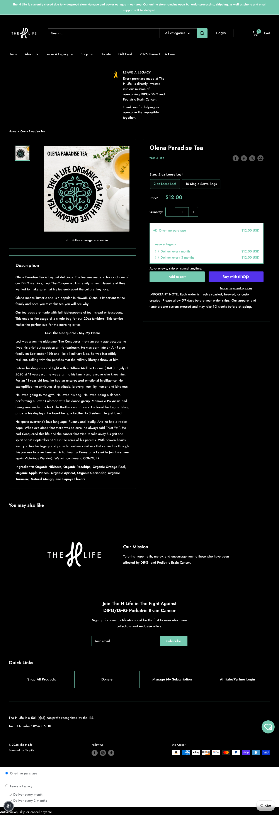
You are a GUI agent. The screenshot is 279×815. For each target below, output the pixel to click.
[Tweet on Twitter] (252, 158)
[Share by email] (260, 158)
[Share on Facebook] (236, 158)
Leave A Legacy (57, 54)
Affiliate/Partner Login (237, 679)
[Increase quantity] (193, 212)
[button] (8, 806)
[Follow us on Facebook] (95, 753)
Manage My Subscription (172, 679)
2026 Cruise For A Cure (157, 54)
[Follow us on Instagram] (103, 753)
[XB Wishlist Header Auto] (241, 33)
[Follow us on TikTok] (111, 753)
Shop (84, 54)
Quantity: (156, 212)
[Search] (202, 33)
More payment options (236, 288)
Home (13, 54)
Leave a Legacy (20, 786)
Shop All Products (41, 679)
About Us (31, 54)
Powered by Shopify (21, 750)
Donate (105, 54)
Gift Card (125, 54)
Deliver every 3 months (29, 800)
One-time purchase (23, 773)
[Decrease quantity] (170, 212)
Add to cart (177, 276)
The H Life (157, 158)
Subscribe (173, 641)
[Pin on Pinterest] (244, 158)
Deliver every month (27, 794)
